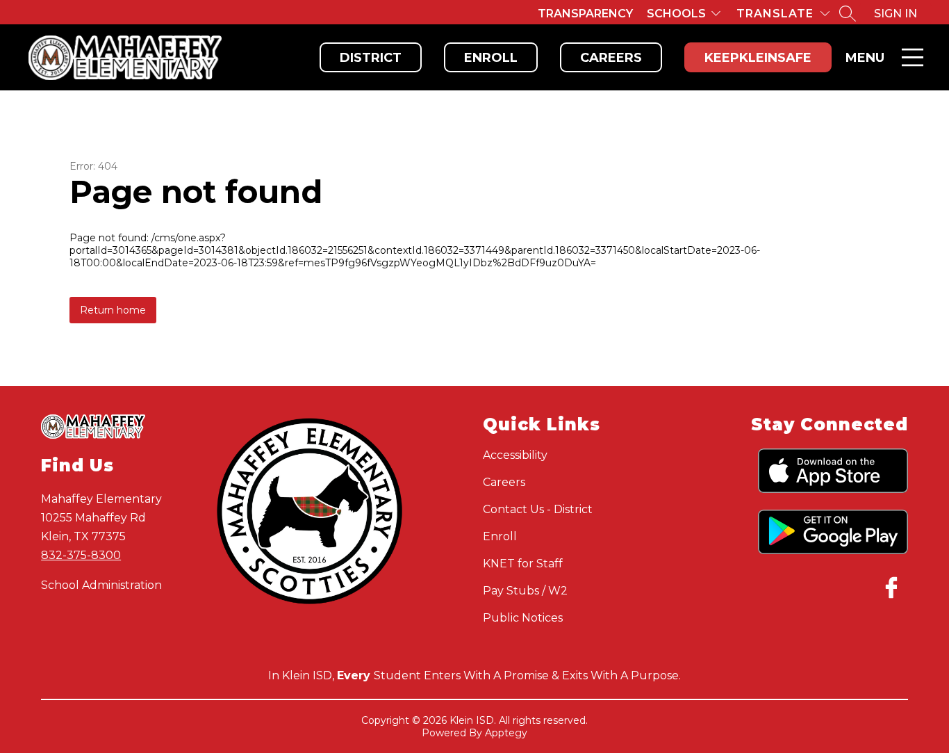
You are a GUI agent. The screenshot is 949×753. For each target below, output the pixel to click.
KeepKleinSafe (757, 57)
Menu (864, 57)
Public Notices (523, 617)
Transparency (585, 13)
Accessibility (515, 455)
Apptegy (506, 733)
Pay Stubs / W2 (525, 590)
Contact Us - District (538, 509)
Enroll (491, 57)
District (371, 57)
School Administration (101, 585)
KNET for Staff (523, 563)
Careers (611, 57)
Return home (113, 310)
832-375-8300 (81, 555)
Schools (676, 13)
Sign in (895, 13)
